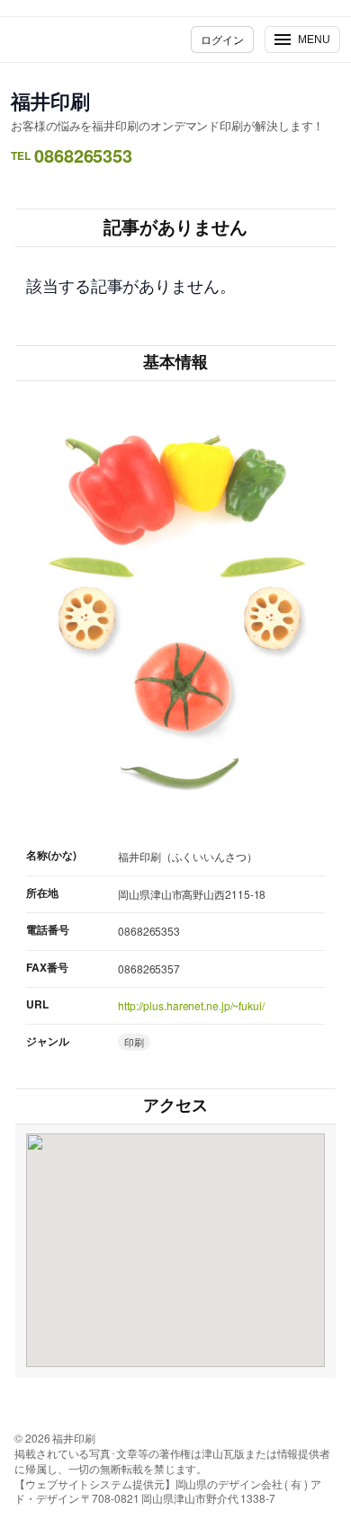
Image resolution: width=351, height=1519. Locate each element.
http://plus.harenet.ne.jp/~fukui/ (191, 1005)
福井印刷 (50, 100)
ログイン (222, 39)
